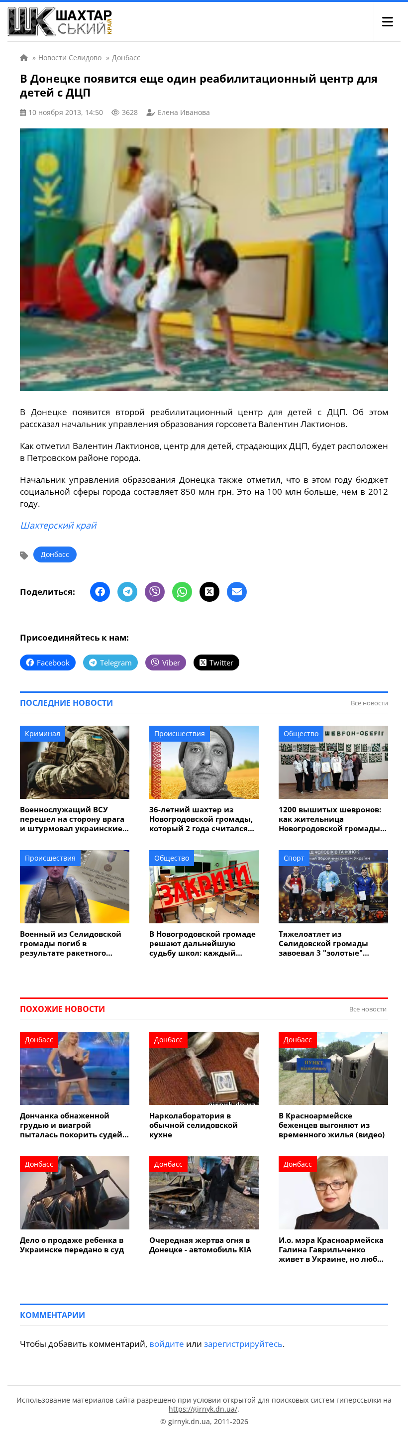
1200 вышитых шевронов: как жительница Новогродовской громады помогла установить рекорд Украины (330, 819)
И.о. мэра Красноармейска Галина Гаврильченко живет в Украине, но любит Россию (333, 1249)
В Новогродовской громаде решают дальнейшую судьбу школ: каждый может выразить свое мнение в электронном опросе (202, 943)
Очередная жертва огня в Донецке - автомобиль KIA (200, 1244)
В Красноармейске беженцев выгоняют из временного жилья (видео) (332, 1125)
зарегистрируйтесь (243, 1343)
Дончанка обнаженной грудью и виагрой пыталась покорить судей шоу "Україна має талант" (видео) (71, 1125)
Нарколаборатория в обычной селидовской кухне (193, 1125)
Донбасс (55, 554)
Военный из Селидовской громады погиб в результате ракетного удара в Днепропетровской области (73, 943)
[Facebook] (100, 592)
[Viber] (155, 592)
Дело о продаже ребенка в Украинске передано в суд (72, 1244)
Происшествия (179, 733)
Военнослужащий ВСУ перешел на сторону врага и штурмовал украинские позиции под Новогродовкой (72, 819)
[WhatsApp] (182, 592)
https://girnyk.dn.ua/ (203, 1409)
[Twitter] (209, 592)
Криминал (42, 733)
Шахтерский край (58, 525)
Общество (301, 733)
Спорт (294, 858)
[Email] (237, 592)
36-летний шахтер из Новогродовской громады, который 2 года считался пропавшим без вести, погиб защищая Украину (201, 819)
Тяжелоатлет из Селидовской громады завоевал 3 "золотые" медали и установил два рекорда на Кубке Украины (332, 943)
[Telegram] (127, 592)
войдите (166, 1343)
